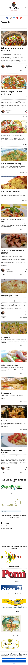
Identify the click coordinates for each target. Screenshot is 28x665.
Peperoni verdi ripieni (6, 337)
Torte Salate (17, 300)
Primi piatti (4, 456)
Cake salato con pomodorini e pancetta (10, 191)
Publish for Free (17, 542)
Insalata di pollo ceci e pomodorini (9, 365)
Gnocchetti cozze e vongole (8, 421)
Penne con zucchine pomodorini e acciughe (11, 164)
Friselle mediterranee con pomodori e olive (11, 136)
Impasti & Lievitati (5, 300)
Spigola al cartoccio (6, 393)
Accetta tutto (14, 658)
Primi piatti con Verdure (11, 456)
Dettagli (14, 663)
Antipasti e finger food (17, 54)
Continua (3, 70)
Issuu (8, 542)
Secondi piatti (9, 256)
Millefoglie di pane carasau (9, 296)
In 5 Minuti (4, 256)
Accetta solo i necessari (14, 660)
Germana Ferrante (9, 65)
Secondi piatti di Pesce (17, 256)
